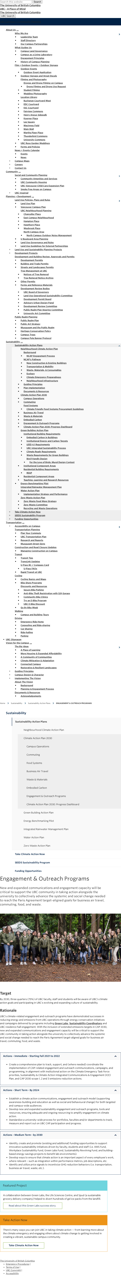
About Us (11, 30)
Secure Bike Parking (34, 590)
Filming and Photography (34, 79)
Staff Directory (28, 40)
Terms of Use (12, 1267)
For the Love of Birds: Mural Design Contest (52, 462)
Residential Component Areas (39, 476)
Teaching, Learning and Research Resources (46, 480)
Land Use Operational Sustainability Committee (48, 295)
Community (12, 171)
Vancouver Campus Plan (33, 207)
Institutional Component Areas (40, 466)
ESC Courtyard (31, 108)
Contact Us (20, 168)
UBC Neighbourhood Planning (36, 210)
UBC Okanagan (13, 639)
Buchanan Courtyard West (37, 101)
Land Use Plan (28, 203)
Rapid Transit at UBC (31, 572)
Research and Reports (32, 540)
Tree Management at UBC (34, 271)
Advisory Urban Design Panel (39, 303)
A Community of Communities (36, 657)
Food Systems (31, 405)
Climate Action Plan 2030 (34, 395)
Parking (24, 636)
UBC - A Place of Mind (13, 9)
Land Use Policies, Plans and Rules (32, 200)
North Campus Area (34, 232)
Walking (19, 611)
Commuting (30, 402)
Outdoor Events (29, 69)
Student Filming (32, 90)
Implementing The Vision (28, 678)
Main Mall (29, 129)
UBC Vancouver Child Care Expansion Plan (42, 186)
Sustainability (13, 342)
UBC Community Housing (34, 182)
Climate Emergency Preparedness (44, 377)
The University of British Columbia (20, 5)
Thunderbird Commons (36, 136)
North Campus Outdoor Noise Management (49, 235)
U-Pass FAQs (30, 568)
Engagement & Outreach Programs (41, 423)
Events (24, 154)
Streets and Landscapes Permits (37, 267)
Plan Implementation (34, 388)
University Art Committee (37, 313)
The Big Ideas (22, 646)
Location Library (29, 97)
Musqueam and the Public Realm (37, 327)
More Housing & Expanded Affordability (41, 653)
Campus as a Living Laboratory (36, 54)
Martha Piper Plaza (33, 132)
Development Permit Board (37, 299)
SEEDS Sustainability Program (30, 515)
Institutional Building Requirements (42, 434)
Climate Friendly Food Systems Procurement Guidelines (55, 409)
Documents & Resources (36, 391)
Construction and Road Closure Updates (36, 547)
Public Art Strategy (30, 324)
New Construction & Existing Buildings (47, 363)
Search (37, 1)
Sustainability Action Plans (28, 345)
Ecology (31, 373)
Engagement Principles (32, 58)
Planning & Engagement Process (37, 689)
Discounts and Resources (34, 586)
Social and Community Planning (31, 175)
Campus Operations (34, 398)
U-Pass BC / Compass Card (35, 565)
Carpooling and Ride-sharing (35, 625)
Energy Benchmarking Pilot (34, 483)
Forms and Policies (30, 147)
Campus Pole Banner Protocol (36, 338)
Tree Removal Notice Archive (38, 278)
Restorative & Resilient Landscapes (39, 668)
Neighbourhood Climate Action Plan (39, 349)
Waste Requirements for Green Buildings (48, 455)
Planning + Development (18, 196)
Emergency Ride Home (32, 622)
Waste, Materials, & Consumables (44, 370)
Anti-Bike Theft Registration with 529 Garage (47, 593)
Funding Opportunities (26, 519)
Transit (18, 554)
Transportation (14, 522)
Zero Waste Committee (36, 505)
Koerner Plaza (31, 118)
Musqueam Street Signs (33, 544)
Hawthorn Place (32, 225)
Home (2, 703)
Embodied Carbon (33, 420)
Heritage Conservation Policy (36, 331)
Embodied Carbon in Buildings (42, 437)
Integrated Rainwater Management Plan (41, 487)
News (23, 157)
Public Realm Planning (26, 317)
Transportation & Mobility (40, 366)
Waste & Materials (33, 416)
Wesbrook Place (32, 228)
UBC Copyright (13, 1270)
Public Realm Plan (30, 320)
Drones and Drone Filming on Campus (43, 83)
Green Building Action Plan (34, 430)
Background (30, 352)
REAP (29, 473)
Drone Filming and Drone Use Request (46, 86)
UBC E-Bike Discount (34, 604)
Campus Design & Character (29, 675)
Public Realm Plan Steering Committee (43, 310)
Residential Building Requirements (41, 469)
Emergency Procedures (17, 1264)
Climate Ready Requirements (41, 451)
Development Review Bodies (35, 288)
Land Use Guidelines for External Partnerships (44, 246)
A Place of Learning (30, 650)
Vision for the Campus (17, 643)
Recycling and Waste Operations (40, 508)
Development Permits (32, 260)
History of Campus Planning (35, 62)
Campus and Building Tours (35, 615)
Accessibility (12, 1273)
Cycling (18, 576)
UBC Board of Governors (36, 292)
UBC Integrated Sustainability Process (46, 448)
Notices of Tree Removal (36, 274)
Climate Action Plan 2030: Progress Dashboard (48, 427)
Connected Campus (31, 664)
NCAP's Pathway (32, 359)
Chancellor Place (32, 214)
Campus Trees (28, 334)
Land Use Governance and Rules (37, 242)
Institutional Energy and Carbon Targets (47, 441)
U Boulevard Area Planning (34, 239)
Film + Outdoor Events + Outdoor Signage (36, 65)
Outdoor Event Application (37, 72)
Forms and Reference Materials (37, 285)
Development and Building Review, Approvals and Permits (45, 257)
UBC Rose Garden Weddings (35, 143)
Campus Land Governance (34, 51)
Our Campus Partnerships (34, 44)
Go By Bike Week (29, 607)
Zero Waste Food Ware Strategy (40, 501)
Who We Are (21, 33)
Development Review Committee (40, 306)
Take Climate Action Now (28, 512)
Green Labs (61, 1023)
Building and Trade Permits (35, 264)
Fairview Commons (33, 111)
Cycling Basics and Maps (33, 579)
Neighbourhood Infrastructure (42, 381)
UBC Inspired (21, 193)
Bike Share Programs (31, 583)
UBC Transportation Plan (33, 537)
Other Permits (28, 281)
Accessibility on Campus (27, 526)
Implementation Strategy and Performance (45, 494)
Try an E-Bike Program (35, 600)
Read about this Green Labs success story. (33, 1205)
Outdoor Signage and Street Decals (39, 76)
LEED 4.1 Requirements (38, 444)
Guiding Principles (33, 384)
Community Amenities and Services (39, 179)
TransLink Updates (30, 561)
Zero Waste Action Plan (33, 498)
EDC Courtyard (31, 104)
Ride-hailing (27, 632)
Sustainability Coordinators (85, 1023)
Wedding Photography (35, 93)
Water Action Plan (30, 490)
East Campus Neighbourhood (39, 218)
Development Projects (26, 253)
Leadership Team (29, 37)
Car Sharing (27, 629)
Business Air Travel (34, 412)
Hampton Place (31, 221)
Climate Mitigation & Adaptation (37, 660)
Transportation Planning (27, 529)
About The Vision (24, 682)
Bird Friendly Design (37, 459)
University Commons (34, 140)
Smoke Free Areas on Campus (36, 189)
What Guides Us (23, 47)
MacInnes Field (31, 125)
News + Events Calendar (27, 150)
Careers (19, 164)
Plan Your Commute (31, 533)
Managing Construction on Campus (39, 551)
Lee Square (29, 122)
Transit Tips (27, 558)
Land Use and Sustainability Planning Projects (38, 249)
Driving (18, 618)
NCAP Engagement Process (41, 356)
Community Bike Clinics (36, 597)
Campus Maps (22, 161)
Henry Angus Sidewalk (35, 115)
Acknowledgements (31, 696)
